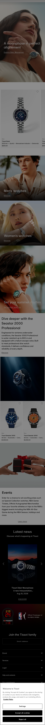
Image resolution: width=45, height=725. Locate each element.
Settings (22, 706)
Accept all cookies (22, 713)
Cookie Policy (8, 699)
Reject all (22, 719)
